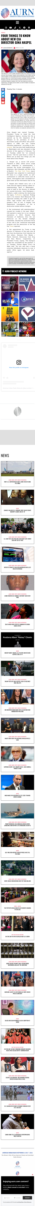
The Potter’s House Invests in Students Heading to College (17, 908)
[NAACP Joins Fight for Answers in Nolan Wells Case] (17, 725)
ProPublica (18, 195)
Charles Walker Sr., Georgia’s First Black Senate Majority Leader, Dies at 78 (17, 511)
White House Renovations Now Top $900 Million (17, 881)
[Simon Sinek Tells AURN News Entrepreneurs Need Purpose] (17, 1121)
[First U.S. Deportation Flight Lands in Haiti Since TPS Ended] (17, 468)
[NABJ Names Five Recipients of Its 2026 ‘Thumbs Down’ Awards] (17, 782)
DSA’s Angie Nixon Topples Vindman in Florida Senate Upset (17, 625)
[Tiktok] (15, 28)
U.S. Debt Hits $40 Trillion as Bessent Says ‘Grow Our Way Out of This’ (17, 539)
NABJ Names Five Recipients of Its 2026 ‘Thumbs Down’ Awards (17, 796)
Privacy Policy (21, 1202)
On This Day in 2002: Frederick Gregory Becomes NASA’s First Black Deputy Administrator (17, 1050)
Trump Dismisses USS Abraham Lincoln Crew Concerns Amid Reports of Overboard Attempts (17, 824)
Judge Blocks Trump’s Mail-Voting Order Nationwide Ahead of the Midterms (17, 964)
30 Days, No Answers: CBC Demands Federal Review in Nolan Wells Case (17, 1078)
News (3, 32)
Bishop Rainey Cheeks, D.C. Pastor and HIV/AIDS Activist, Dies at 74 (17, 653)
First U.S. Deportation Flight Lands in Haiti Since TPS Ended (17, 482)
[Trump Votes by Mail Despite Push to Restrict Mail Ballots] (17, 668)
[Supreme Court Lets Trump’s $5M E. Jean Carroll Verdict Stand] (17, 753)
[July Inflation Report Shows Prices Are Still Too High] (17, 839)
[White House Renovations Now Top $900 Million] (17, 867)
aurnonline (28, 388)
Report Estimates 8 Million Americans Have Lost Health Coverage (17, 568)
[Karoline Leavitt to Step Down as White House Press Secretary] (17, 979)
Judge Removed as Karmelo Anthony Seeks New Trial (17, 596)
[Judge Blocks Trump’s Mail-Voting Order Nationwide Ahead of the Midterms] (17, 950)
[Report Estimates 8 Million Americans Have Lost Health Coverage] (17, 554)
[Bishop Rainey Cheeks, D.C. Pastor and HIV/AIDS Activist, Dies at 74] (17, 639)
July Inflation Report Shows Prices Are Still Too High (17, 853)
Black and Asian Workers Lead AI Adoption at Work (17, 1021)
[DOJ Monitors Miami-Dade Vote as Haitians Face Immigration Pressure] (17, 696)
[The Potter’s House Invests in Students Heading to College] (17, 894)
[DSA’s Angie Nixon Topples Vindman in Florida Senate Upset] (17, 611)
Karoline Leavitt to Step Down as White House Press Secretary (17, 992)
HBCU (15, 906)
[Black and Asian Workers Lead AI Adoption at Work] (17, 1007)
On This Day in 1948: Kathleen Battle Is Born (17, 936)
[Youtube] (11, 28)
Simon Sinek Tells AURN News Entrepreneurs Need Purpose (17, 1135)
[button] (3, 89)
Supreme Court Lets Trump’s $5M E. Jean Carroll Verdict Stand (17, 767)
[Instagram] (6, 28)
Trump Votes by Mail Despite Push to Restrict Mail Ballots (17, 682)
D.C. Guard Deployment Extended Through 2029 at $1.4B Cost (17, 1107)
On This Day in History (17, 935)
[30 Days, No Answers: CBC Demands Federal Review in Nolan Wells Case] (17, 1064)
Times (12, 226)
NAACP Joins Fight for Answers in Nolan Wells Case (17, 739)
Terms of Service (27, 1202)
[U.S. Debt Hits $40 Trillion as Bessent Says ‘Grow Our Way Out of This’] (17, 525)
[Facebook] (24, 28)
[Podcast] (29, 28)
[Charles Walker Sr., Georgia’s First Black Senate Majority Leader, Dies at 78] (17, 497)
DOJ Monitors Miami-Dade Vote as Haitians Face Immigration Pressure (17, 710)
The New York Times (22, 171)
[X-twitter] (20, 28)
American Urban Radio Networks (12, 388)
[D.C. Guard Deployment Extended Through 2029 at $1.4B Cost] (17, 1093)
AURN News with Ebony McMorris (18, 480)
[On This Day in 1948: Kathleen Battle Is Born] (17, 923)
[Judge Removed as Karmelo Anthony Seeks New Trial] (17, 582)
